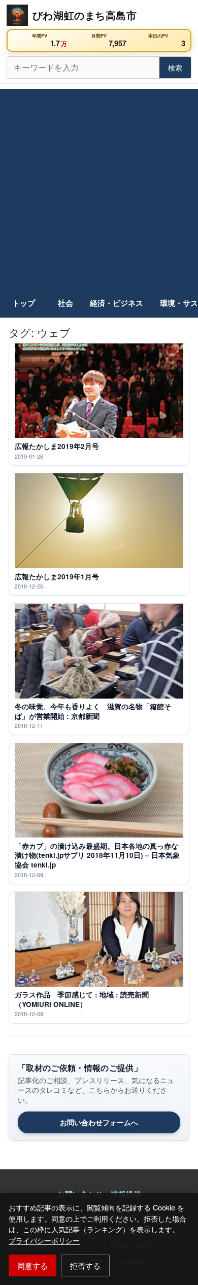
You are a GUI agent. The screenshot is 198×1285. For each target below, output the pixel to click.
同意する (32, 1265)
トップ (23, 302)
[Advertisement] (99, 188)
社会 (65, 302)
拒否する (85, 1265)
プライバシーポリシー (44, 1240)
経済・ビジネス (116, 302)
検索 (175, 67)
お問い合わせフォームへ (99, 1122)
